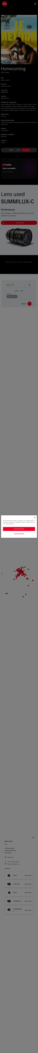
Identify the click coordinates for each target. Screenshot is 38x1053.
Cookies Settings (19, 533)
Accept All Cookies (19, 529)
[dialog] (19, 526)
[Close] (35, 517)
